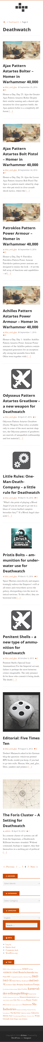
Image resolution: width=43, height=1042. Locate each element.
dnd (31, 980)
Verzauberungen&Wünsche (19, 1016)
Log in (8, 944)
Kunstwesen (11, 997)
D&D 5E (7, 980)
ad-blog (31, 969)
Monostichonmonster (28, 997)
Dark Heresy (16, 981)
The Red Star (15, 1012)
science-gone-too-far (17, 1005)
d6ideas (24, 1035)
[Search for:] (21, 925)
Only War (16, 1000)
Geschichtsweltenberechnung (10, 989)
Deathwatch (25, 981)
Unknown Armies (26, 1013)
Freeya (36, 984)
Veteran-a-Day (30, 1016)
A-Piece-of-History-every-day (13, 969)
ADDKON (7, 972)
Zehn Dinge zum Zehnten (18, 1019)
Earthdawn (9, 985)
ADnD (15, 972)
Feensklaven (28, 984)
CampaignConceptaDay (17, 977)
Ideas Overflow (22, 989)
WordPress (15, 1038)
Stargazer (27, 1038)
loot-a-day (16, 997)
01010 (4, 969)
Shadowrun (27, 1004)
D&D (35, 976)
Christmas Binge (27, 977)
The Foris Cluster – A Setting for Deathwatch (21, 820)
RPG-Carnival (7, 1005)
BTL (9, 976)
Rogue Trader (31, 1000)
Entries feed (10, 947)
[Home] (4, 22)
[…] (11, 111)
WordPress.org (12, 953)
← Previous (8, 866)
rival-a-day (23, 1000)
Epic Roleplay (18, 984)
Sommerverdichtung (22, 1009)
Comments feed (12, 950)
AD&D (25, 968)
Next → (34, 866)
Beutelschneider (26, 972)
